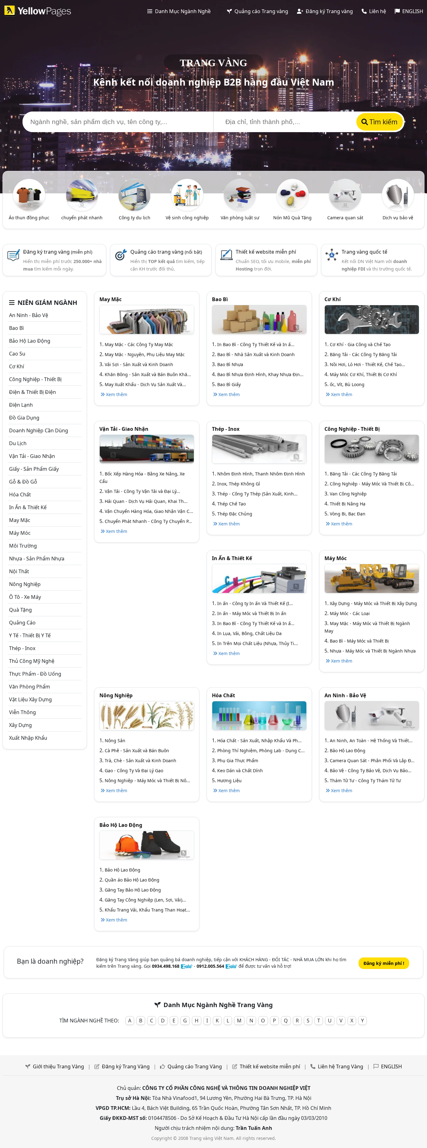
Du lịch (18, 443)
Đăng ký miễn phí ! (384, 963)
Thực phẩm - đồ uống (35, 673)
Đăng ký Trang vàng (328, 11)
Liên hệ (377, 11)
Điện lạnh (21, 404)
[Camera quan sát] (345, 194)
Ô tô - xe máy (25, 597)
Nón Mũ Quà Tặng (292, 218)
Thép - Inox (22, 648)
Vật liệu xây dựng (30, 699)
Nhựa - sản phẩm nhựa (36, 558)
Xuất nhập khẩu (28, 737)
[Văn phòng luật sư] (240, 194)
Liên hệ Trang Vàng (340, 1066)
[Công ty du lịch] (134, 194)
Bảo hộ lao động (29, 340)
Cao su (17, 353)
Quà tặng (20, 609)
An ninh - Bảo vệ (28, 315)
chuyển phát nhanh (82, 218)
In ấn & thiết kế (28, 507)
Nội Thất (19, 571)
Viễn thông (22, 712)
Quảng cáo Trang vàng (260, 11)
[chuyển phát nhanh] (82, 194)
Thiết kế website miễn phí (266, 251)
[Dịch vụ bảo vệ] (398, 194)
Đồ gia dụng (24, 417)
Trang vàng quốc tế (364, 251)
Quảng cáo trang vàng (166, 251)
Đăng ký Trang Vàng (126, 1066)
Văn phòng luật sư (240, 218)
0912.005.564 (210, 966)
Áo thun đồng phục (29, 218)
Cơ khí (16, 366)
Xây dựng (20, 725)
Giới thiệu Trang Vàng (58, 1066)
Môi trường (23, 545)
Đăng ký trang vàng (57, 251)
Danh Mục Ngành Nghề (182, 11)
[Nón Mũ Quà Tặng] (292, 194)
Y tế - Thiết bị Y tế (30, 635)
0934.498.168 (165, 966)
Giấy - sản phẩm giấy (34, 468)
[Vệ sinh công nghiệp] (187, 194)
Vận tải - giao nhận (32, 456)
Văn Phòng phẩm (29, 686)
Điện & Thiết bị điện (32, 392)
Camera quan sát (345, 218)
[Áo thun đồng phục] (29, 194)
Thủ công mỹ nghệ (31, 661)
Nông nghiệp (25, 584)
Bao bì (16, 328)
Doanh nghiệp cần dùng (38, 430)
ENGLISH (412, 11)
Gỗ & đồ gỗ (23, 481)
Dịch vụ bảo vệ (398, 218)
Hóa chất (20, 494)
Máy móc (20, 532)
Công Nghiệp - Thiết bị (35, 379)
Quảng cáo (22, 622)
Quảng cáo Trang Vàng (195, 1066)
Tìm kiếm (383, 121)
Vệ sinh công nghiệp (187, 218)
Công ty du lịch (134, 218)
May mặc (19, 520)
